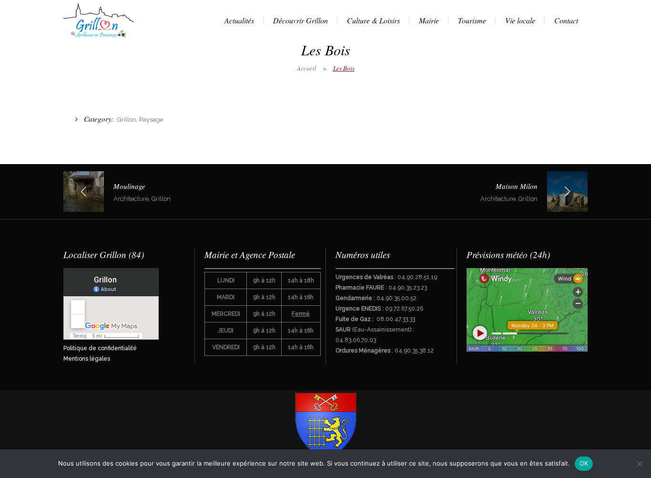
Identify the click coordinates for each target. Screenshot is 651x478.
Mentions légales (86, 358)
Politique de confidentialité (100, 348)
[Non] (639, 463)
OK (584, 463)
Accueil (306, 68)
